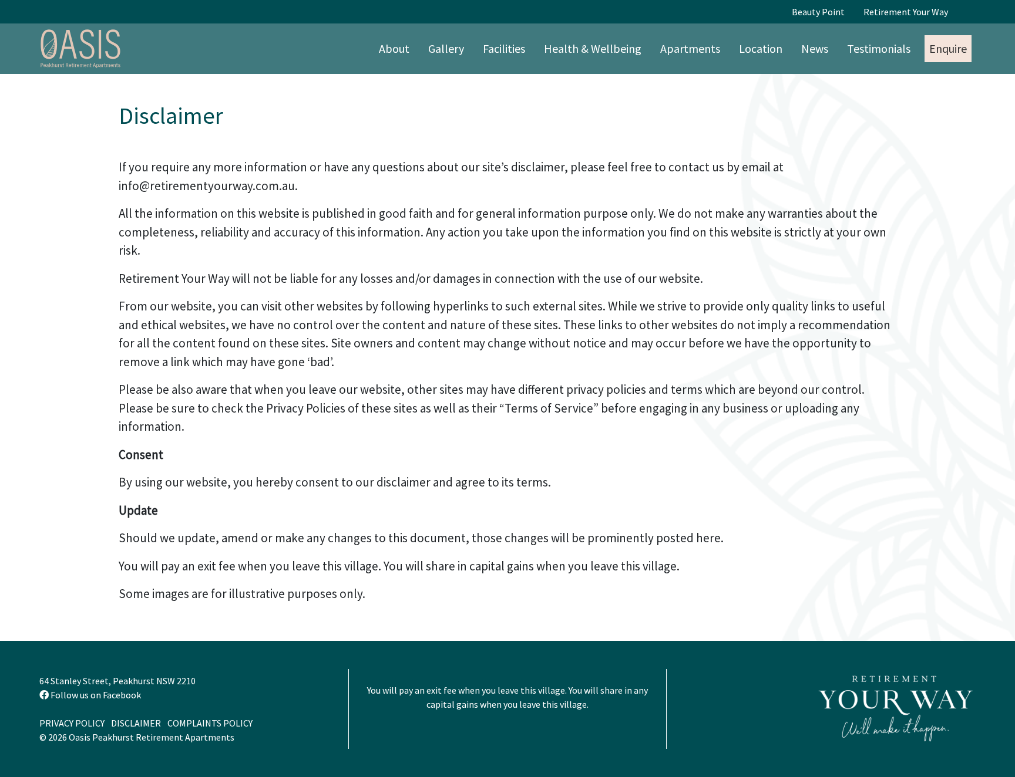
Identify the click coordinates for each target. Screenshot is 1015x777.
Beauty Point (818, 12)
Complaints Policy (210, 723)
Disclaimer (136, 723)
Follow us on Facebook (95, 695)
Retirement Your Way (905, 12)
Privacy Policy (72, 723)
